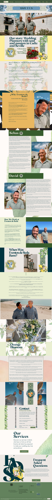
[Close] (51, 498)
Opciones (45, 498)
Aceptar (49, 498)
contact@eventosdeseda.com (26, 418)
